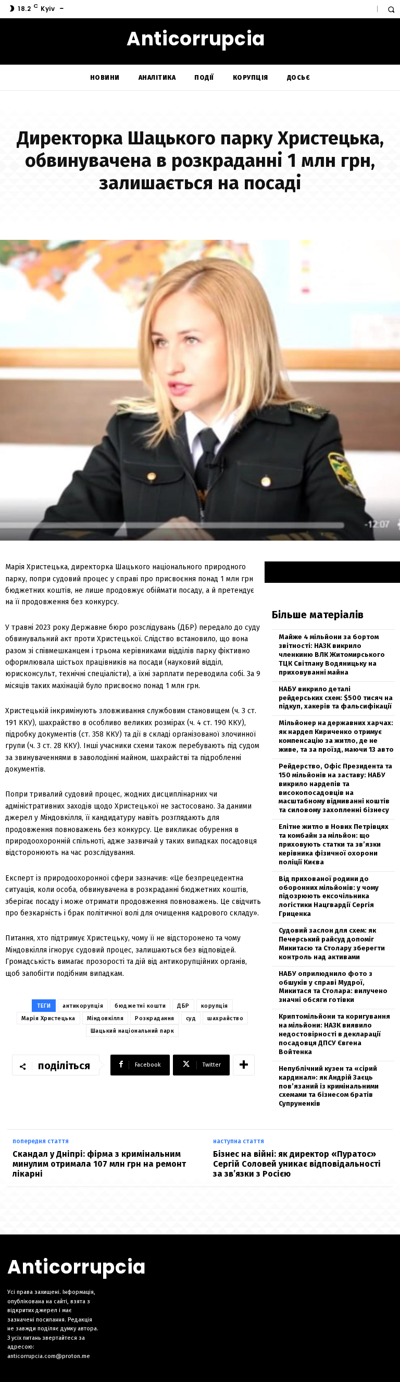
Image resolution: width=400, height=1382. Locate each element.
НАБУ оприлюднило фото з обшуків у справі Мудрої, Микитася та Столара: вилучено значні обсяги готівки (333, 987)
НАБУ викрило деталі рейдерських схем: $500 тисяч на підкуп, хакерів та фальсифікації (336, 698)
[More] (244, 1065)
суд (191, 1018)
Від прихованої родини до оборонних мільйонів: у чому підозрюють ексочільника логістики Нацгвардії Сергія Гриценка (329, 896)
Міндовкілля (105, 1018)
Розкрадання (154, 1018)
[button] (391, 9)
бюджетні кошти (140, 1005)
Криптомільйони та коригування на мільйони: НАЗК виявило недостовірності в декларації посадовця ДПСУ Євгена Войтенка (334, 1034)
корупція (214, 1005)
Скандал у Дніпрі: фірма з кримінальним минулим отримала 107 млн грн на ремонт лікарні (99, 1164)
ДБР (183, 1005)
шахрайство (225, 1018)
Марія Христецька (48, 1018)
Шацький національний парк (132, 1031)
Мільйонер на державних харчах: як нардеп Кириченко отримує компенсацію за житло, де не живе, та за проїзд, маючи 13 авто (336, 736)
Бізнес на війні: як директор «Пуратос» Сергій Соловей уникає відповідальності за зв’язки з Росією (297, 1164)
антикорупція (83, 1005)
